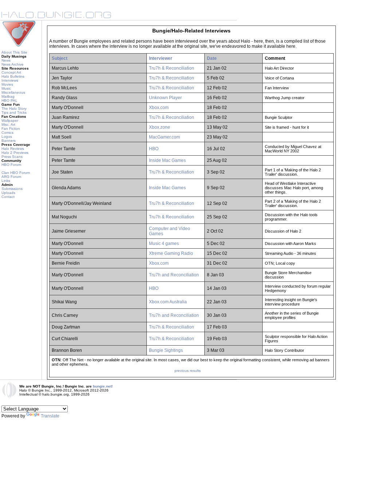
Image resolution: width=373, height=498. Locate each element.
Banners (8, 141)
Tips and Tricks (14, 112)
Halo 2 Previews (14, 153)
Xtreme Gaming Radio (171, 253)
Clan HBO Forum (15, 173)
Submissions (12, 189)
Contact (8, 197)
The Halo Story (14, 108)
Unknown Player (165, 97)
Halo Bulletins (12, 76)
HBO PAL (9, 100)
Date (212, 58)
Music (6, 88)
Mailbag (8, 96)
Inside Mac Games (167, 160)
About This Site (14, 52)
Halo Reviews (12, 149)
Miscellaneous (13, 92)
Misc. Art (8, 124)
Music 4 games (164, 243)
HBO (153, 148)
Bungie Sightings (166, 350)
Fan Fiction (10, 129)
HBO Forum (11, 165)
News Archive (12, 64)
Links (5, 181)
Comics (7, 133)
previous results (187, 371)
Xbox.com (159, 107)
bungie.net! (103, 386)
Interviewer (160, 58)
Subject (59, 58)
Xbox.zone (159, 127)
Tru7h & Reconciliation (171, 68)
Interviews (9, 80)
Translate (50, 416)
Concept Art (11, 72)
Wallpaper (9, 120)
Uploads (8, 193)
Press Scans (12, 157)
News (6, 60)
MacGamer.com (164, 137)
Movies (7, 84)
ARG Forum (11, 177)
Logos (6, 137)
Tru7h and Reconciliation (174, 274)
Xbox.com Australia (168, 301)
